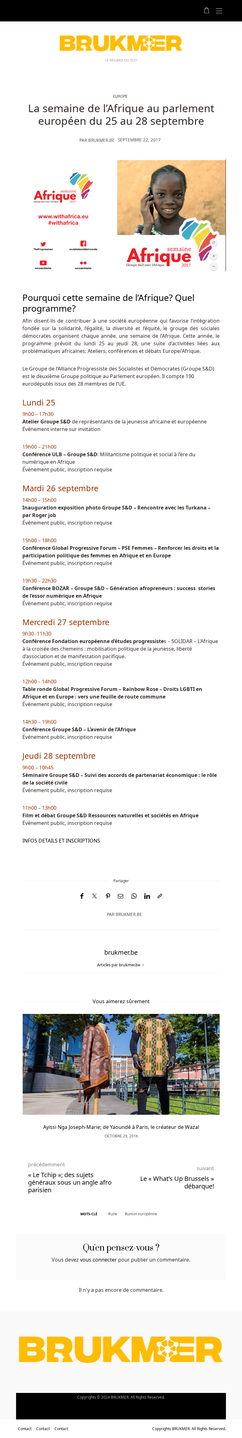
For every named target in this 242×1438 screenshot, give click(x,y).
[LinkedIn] (147, 896)
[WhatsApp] (134, 896)
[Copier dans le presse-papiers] (159, 896)
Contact (25, 1428)
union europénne (142, 1214)
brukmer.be (101, 140)
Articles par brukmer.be (119, 965)
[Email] (121, 896)
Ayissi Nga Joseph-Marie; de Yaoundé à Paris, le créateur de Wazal (121, 1127)
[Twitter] (94, 896)
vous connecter (98, 1259)
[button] (36, 1070)
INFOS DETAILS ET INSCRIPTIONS (61, 840)
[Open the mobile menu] (219, 11)
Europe (120, 96)
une (114, 1214)
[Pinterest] (108, 896)
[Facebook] (81, 896)
